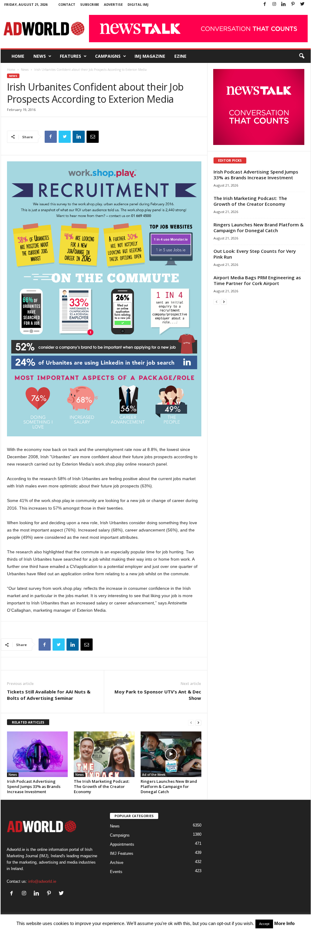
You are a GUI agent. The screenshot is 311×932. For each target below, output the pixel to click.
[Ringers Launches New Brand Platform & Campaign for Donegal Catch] (171, 754)
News (39, 56)
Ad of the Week (154, 774)
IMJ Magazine (150, 56)
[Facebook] (264, 4)
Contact (66, 4)
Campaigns (108, 56)
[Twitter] (302, 4)
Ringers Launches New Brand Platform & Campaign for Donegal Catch (169, 786)
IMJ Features (121, 853)
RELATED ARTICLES (28, 722)
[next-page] (198, 722)
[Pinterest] (293, 4)
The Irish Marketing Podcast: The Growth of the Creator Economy (101, 786)
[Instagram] (274, 4)
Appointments (122, 844)
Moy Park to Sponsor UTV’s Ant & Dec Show (157, 695)
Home (18, 56)
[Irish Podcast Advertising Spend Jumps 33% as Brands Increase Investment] (37, 754)
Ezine (180, 56)
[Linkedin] (283, 4)
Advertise (113, 4)
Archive (116, 862)
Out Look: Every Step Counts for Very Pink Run (255, 254)
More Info (284, 923)
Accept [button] (264, 924)
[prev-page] (191, 722)
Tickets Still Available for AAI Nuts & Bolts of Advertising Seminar (49, 695)
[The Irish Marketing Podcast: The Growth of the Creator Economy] (104, 754)
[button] (301, 56)
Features (70, 56)
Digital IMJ (138, 4)
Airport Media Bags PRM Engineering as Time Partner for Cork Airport (257, 280)
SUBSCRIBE (89, 4)
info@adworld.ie (42, 881)
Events (116, 871)
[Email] (93, 137)
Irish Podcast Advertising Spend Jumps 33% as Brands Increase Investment (33, 786)
